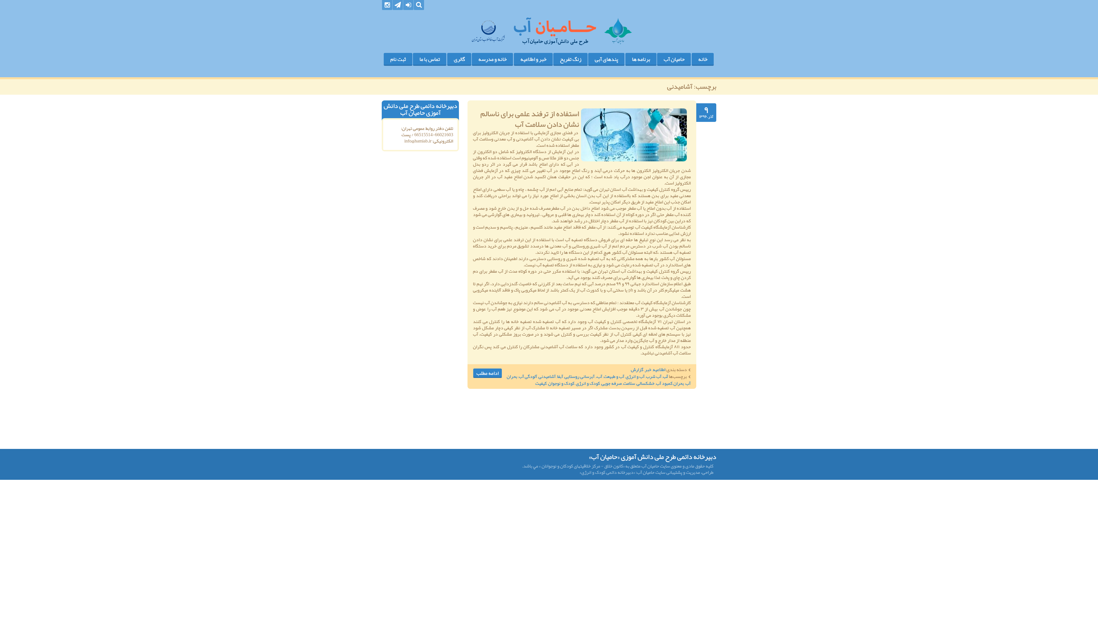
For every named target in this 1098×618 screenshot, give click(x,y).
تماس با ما (429, 59)
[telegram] (398, 5)
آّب (665, 376)
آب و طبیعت (614, 376)
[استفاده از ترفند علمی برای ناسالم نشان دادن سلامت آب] (634, 134)
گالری (459, 59)
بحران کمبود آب (670, 383)
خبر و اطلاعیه (533, 59)
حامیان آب (674, 59)
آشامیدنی (547, 376)
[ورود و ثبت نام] (408, 5)
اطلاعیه (659, 369)
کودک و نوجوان (561, 383)
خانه (702, 59)
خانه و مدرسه (492, 59)
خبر (648, 369)
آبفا (560, 376)
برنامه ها (641, 59)
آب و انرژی (635, 376)
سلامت (629, 383)
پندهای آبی (606, 59)
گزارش (637, 369)
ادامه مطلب (487, 373)
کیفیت (541, 383)
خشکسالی (645, 383)
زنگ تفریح (570, 59)
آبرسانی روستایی (579, 376)
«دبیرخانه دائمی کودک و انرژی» (608, 472)
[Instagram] (387, 5)
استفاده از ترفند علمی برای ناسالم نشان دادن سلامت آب (529, 119)
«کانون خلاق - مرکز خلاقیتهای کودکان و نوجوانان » (581, 466)
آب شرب (653, 376)
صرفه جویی (611, 383)
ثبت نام (398, 59)
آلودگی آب (528, 376)
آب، (599, 376)
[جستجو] (419, 5)
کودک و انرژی (588, 383)
